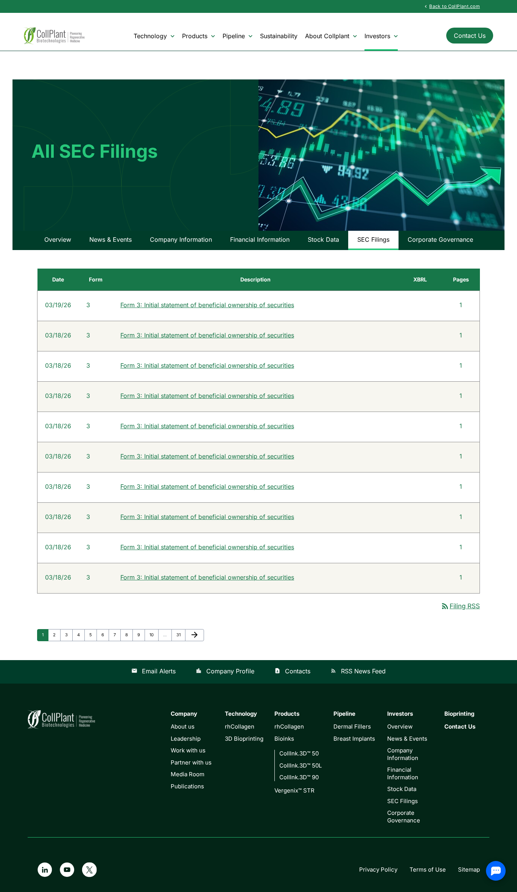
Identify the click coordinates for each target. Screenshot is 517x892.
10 (154, 634)
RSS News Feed (358, 671)
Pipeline (234, 36)
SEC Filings (373, 239)
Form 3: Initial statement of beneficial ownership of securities (207, 305)
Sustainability (278, 36)
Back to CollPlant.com (451, 6)
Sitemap (469, 869)
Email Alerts (153, 671)
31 (180, 634)
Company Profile (225, 671)
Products (194, 36)
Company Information (181, 239)
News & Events (110, 239)
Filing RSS (460, 606)
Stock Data (323, 239)
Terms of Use (428, 869)
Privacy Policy (378, 869)
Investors (377, 36)
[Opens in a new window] (44, 869)
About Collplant (327, 36)
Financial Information (260, 239)
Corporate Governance (440, 239)
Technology (150, 36)
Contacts (292, 671)
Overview (57, 239)
